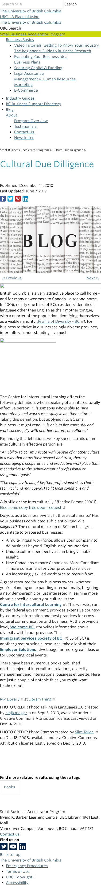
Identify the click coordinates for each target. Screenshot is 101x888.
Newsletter (24, 137)
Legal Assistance (29, 73)
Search (70, 4)
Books (9, 787)
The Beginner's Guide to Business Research (52, 51)
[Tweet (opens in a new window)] (10, 199)
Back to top (10, 854)
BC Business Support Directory (33, 104)
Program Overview (31, 121)
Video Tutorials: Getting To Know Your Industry (56, 45)
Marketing (23, 84)
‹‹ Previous (12, 278)
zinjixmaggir (16, 713)
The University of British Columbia (30, 11)
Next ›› (92, 278)
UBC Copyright (19, 877)
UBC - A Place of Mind (19, 17)
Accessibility (17, 883)
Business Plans (27, 62)
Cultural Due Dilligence (68, 150)
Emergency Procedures (27, 866)
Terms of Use (17, 871)
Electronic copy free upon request (30, 507)
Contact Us (24, 132)
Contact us (9, 834)
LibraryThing (40, 699)
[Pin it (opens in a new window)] (18, 199)
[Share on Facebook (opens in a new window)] (3, 199)
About (11, 115)
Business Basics (20, 39)
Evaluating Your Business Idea (40, 56)
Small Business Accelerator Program (24, 150)
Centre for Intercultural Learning (31, 604)
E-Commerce (26, 90)
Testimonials (25, 126)
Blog (10, 109)
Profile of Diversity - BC (59, 321)
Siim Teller (84, 732)
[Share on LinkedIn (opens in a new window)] (25, 199)
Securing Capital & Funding (38, 68)
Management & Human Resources (45, 79)
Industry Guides (20, 98)
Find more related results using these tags (40, 777)
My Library (9, 699)
